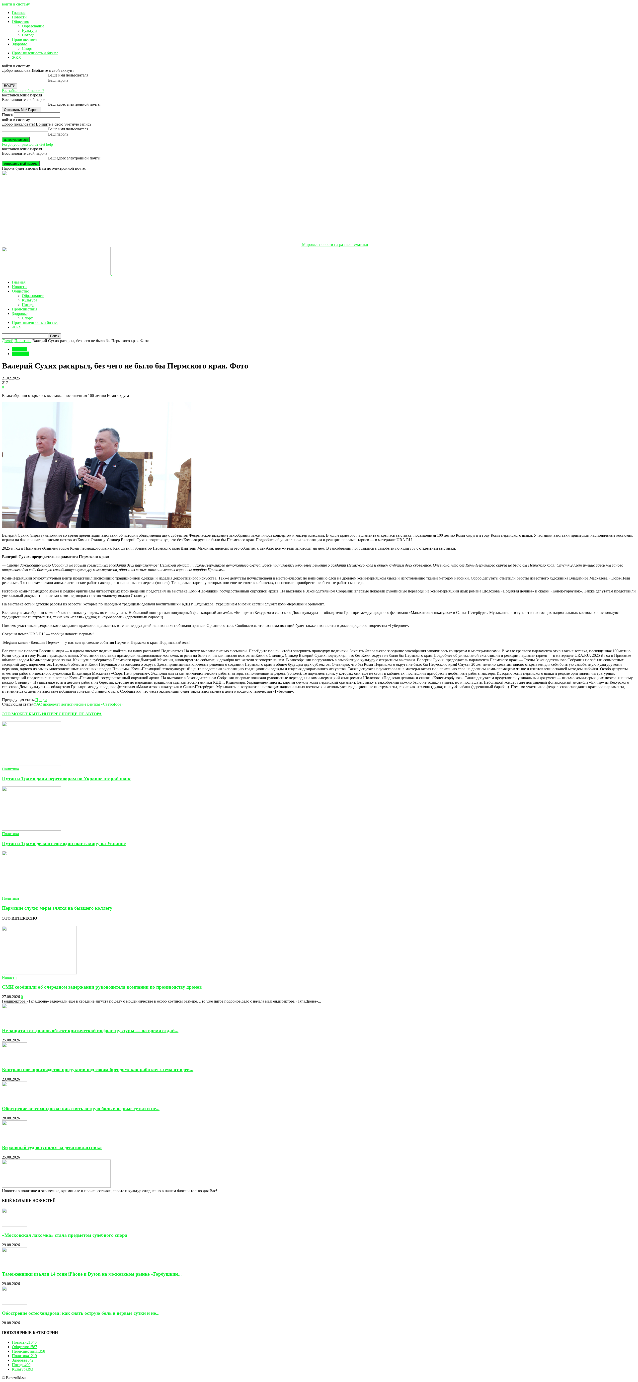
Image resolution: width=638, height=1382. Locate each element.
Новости (19, 17)
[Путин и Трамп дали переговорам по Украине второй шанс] (31, 764)
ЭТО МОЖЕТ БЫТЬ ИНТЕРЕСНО (35, 714)
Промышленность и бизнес (35, 53)
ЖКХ (16, 57)
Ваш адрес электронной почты (74, 104)
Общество (20, 21)
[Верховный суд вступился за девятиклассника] (14, 1138)
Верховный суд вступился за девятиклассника (52, 1147)
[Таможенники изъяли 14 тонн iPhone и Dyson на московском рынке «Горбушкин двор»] (14, 1264)
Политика (22, 341)
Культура (29, 30)
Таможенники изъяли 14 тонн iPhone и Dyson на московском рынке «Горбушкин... (92, 1274)
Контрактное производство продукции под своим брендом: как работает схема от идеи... (97, 1069)
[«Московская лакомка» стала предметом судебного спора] (14, 1225)
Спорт (27, 48)
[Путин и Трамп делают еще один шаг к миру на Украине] (31, 829)
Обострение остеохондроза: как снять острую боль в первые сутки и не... (81, 1108)
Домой (7, 341)
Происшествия (24, 39)
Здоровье (19, 44)
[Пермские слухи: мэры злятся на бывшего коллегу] (31, 894)
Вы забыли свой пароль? (23, 90)
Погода (28, 35)
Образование (33, 26)
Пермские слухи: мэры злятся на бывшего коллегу (57, 908)
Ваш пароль (58, 80)
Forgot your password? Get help (27, 144)
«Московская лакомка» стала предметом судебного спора (64, 1235)
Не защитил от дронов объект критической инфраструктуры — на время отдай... (90, 1030)
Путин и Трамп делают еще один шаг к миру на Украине (64, 843)
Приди (41, 700)
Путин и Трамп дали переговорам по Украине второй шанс (66, 778)
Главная (18, 12)
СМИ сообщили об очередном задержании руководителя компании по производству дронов (102, 987)
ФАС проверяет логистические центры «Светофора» (78, 704)
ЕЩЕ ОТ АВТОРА (85, 714)
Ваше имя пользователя (68, 75)
